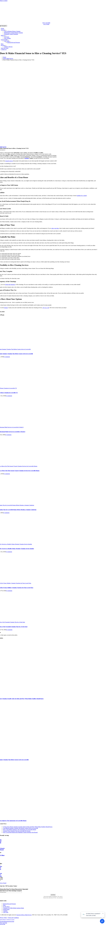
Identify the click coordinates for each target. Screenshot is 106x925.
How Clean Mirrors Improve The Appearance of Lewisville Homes (19, 829)
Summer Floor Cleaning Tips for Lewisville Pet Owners (16, 831)
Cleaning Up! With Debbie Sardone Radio (13, 908)
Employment (6, 909)
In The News (6, 906)
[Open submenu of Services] (5, 30)
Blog (4, 905)
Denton (27, 158)
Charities (5, 910)
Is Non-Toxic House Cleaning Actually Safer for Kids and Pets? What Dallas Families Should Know (27, 826)
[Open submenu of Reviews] (6, 45)
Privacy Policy (3, 917)
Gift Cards (5, 912)
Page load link (3, 923)
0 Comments (7, 356)
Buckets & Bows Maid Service (24, 915)
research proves (9, 161)
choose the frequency (10, 284)
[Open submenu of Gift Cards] (9, 41)
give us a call (46, 307)
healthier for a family (82, 195)
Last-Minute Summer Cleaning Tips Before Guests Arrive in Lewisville (20, 828)
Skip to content (3, 0)
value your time (55, 228)
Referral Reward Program (9, 903)
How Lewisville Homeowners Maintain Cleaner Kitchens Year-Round (20, 832)
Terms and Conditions (13, 917)
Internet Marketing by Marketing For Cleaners (7, 919)
